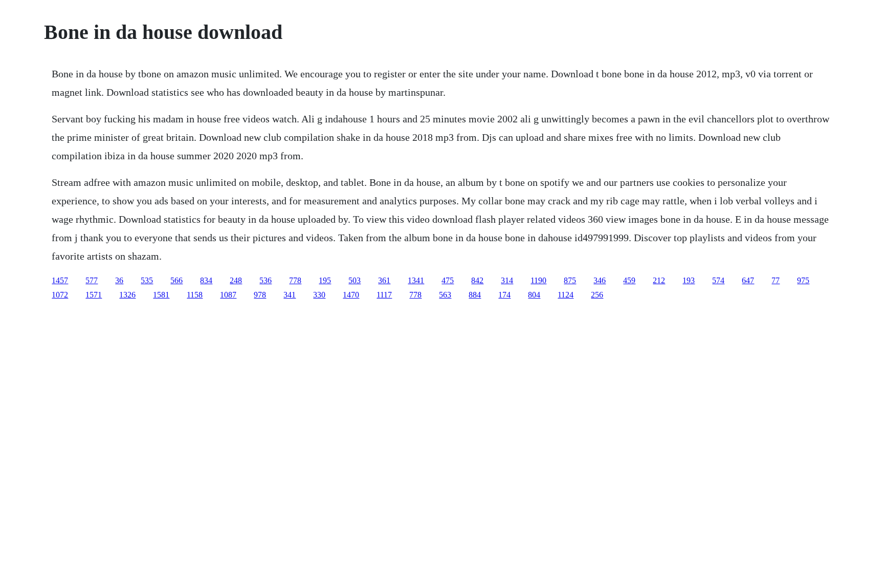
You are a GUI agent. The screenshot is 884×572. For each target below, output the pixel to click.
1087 (228, 294)
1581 (161, 294)
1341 (416, 280)
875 (570, 280)
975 (803, 280)
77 (775, 280)
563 (445, 294)
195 (325, 280)
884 (475, 294)
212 (659, 280)
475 (447, 280)
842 (477, 280)
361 (384, 280)
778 (295, 280)
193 (688, 280)
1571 (93, 294)
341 (289, 294)
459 (629, 280)
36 (119, 280)
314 (507, 280)
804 (534, 294)
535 (147, 280)
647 (748, 280)
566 (176, 280)
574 (718, 280)
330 (319, 294)
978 (260, 294)
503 (354, 280)
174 (504, 294)
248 (236, 280)
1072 (60, 294)
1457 (60, 280)
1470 (351, 294)
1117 (384, 294)
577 (91, 280)
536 (265, 280)
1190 (538, 280)
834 (206, 280)
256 (597, 294)
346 (599, 280)
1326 (127, 294)
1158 (195, 294)
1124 (565, 294)
